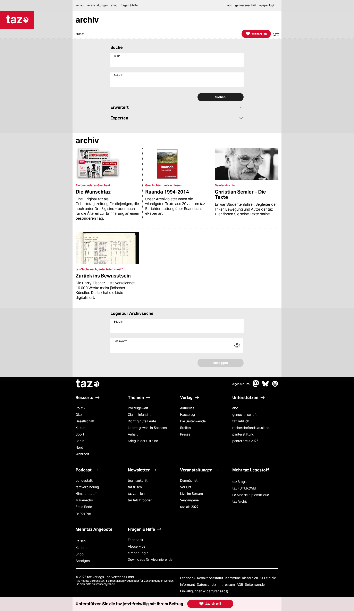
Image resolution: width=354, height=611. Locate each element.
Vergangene (189, 500)
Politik (80, 408)
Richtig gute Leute (142, 421)
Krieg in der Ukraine (143, 441)
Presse (185, 434)
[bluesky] (265, 385)
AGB (240, 584)
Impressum (227, 584)
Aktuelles (187, 408)
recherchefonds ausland (250, 428)
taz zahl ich (240, 421)
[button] (276, 34)
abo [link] (229, 5)
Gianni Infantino (140, 415)
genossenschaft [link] (245, 5)
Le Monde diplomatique (250, 495)
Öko (79, 415)
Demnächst (188, 480)
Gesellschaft (85, 421)
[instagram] (275, 385)
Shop (80, 554)
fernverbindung (87, 487)
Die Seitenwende (193, 421)
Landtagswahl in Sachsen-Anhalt (148, 431)
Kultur (80, 428)
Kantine (81, 548)
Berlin (80, 441)
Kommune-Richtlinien (242, 578)
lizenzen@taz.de (105, 584)
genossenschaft (244, 415)
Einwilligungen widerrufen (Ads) (204, 591)
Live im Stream (191, 494)
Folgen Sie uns (240, 384)
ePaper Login (138, 553)
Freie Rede (84, 507)
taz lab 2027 (189, 507)
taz (88, 384)
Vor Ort (185, 487)
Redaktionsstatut (210, 578)
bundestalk (84, 480)
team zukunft (138, 480)
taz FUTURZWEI (244, 488)
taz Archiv (239, 501)
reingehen (83, 513)
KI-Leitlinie (268, 578)
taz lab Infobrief (140, 500)
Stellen (185, 428)
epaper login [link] (267, 5)
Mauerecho (84, 500)
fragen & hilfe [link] (129, 5)
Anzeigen (83, 561)
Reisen (81, 541)
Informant (188, 584)
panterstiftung (243, 434)
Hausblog (187, 415)
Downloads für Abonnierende (150, 559)
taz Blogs (239, 482)
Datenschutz (207, 584)
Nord (79, 447)
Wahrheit (82, 454)
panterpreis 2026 (245, 441)
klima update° (86, 494)
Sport (80, 434)
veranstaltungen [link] (97, 5)
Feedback (135, 540)
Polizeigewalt (138, 408)
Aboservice (136, 546)
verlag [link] (80, 5)
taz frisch (135, 487)
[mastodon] (256, 385)
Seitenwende (255, 584)
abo (235, 408)
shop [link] (114, 5)
